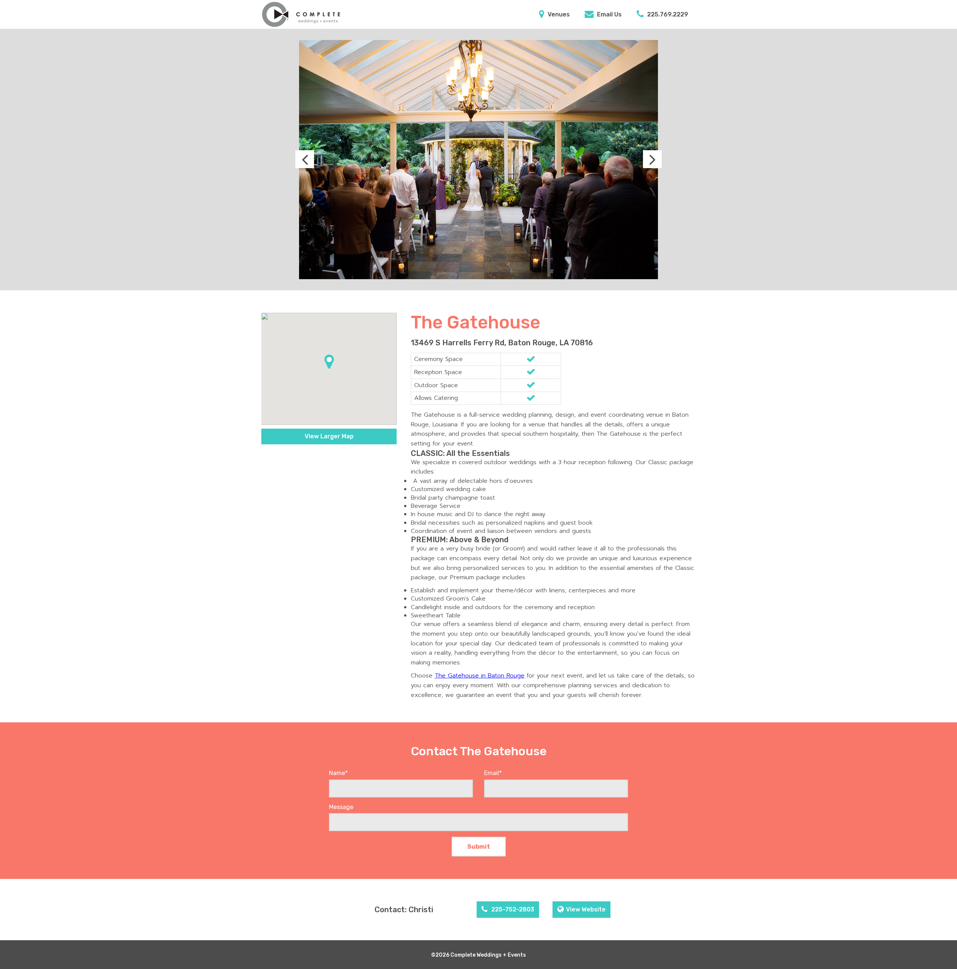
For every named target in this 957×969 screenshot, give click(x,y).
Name (338, 773)
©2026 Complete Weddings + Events (478, 955)
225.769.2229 (667, 14)
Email (493, 773)
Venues (558, 14)
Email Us (609, 14)
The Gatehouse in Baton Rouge (479, 675)
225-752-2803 (512, 909)
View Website (586, 909)
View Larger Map (329, 436)
